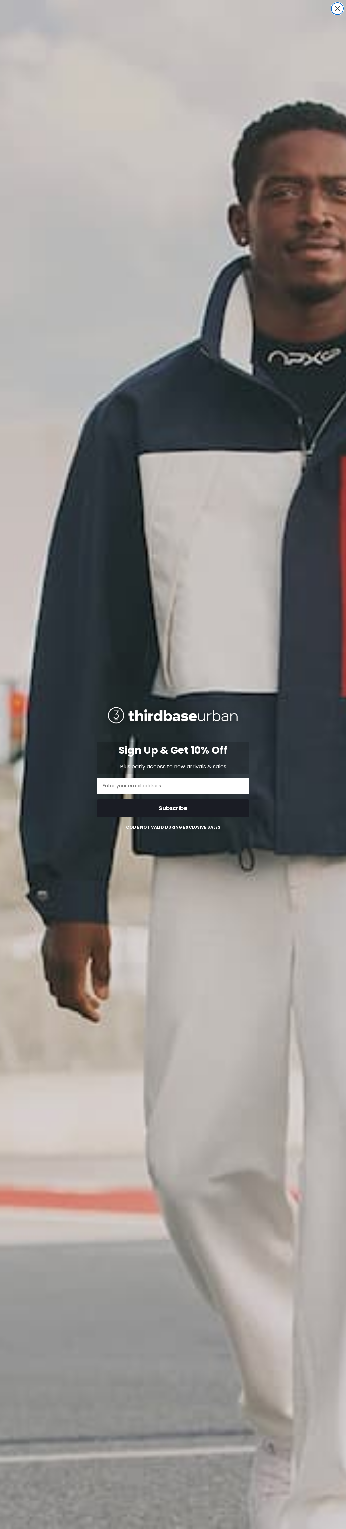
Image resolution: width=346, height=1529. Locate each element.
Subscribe (173, 808)
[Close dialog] (337, 9)
